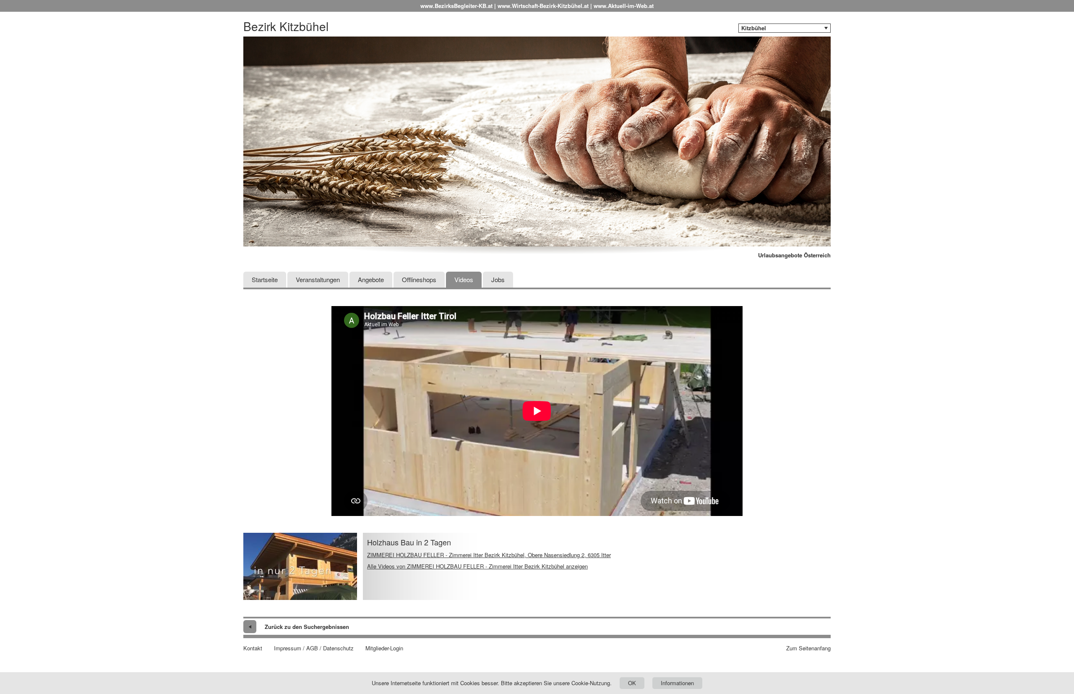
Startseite (265, 279)
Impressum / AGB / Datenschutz (314, 648)
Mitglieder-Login (384, 648)
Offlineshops (419, 279)
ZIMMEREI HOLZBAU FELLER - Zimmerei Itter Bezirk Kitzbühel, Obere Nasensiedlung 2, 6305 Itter (489, 555)
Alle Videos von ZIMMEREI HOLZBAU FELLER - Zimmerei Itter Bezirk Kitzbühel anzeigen (477, 566)
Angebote (371, 279)
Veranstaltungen (318, 279)
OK (632, 683)
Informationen (677, 683)
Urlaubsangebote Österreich (794, 255)
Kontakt (252, 648)
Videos (463, 279)
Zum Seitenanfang (808, 648)
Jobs (498, 279)
